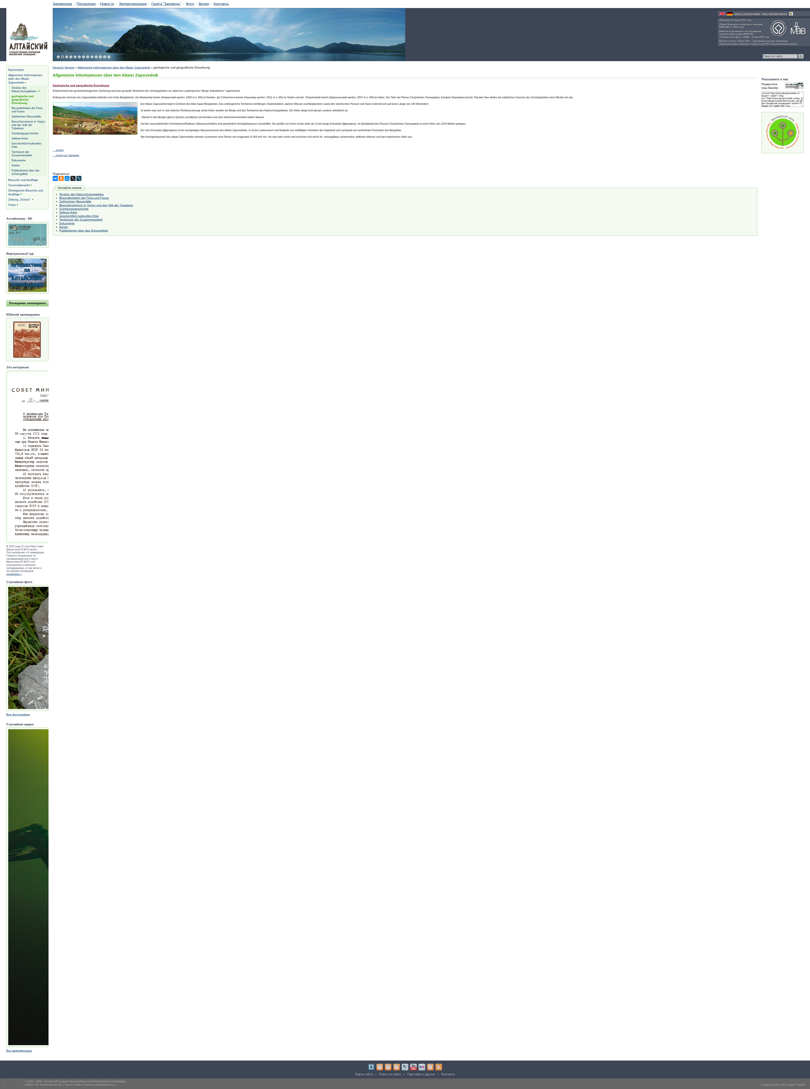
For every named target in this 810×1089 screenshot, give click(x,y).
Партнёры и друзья (421, 1074)
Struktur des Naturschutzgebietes (81, 194)
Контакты (221, 4)
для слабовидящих (774, 13)
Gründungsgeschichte (74, 208)
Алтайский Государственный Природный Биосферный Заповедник (85, 1081)
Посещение (86, 4)
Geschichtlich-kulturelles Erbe (79, 216)
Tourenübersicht (19, 185)
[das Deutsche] (730, 13)
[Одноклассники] (61, 178)
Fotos (12, 204)
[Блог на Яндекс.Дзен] (396, 1067)
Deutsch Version (63, 67)
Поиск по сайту (390, 1074)
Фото (190, 4)
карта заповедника (747, 13)
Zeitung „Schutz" (19, 199)
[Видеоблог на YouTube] (413, 1067)
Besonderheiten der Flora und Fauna (84, 197)
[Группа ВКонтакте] (371, 1067)
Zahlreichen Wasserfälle (75, 201)
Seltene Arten (68, 212)
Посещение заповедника (27, 303)
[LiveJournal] (78, 178)
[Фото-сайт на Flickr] (421, 1067)
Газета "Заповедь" (166, 4)
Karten (63, 227)
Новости (107, 4)
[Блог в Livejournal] (405, 1067)
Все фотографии (18, 714)
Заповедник (62, 4)
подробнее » (14, 574)
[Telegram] (379, 1067)
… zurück (58, 150)
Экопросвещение (133, 4)
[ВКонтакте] (55, 178)
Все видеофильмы (19, 1050)
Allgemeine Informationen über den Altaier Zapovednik (114, 67)
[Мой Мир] (67, 178)
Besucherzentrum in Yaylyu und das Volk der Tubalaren (96, 205)
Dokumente (67, 223)
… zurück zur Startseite (66, 155)
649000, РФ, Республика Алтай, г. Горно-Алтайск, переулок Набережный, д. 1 (71, 1084)
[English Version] (722, 13)
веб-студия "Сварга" (794, 1084)
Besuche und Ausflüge (23, 180)
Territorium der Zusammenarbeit (81, 219)
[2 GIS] (430, 1067)
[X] (73, 178)
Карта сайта (364, 1074)
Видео (204, 4)
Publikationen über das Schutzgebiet (83, 230)
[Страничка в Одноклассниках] (388, 1067)
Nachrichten (16, 69)
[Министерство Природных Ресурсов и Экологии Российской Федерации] (791, 13)
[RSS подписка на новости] (438, 1067)
